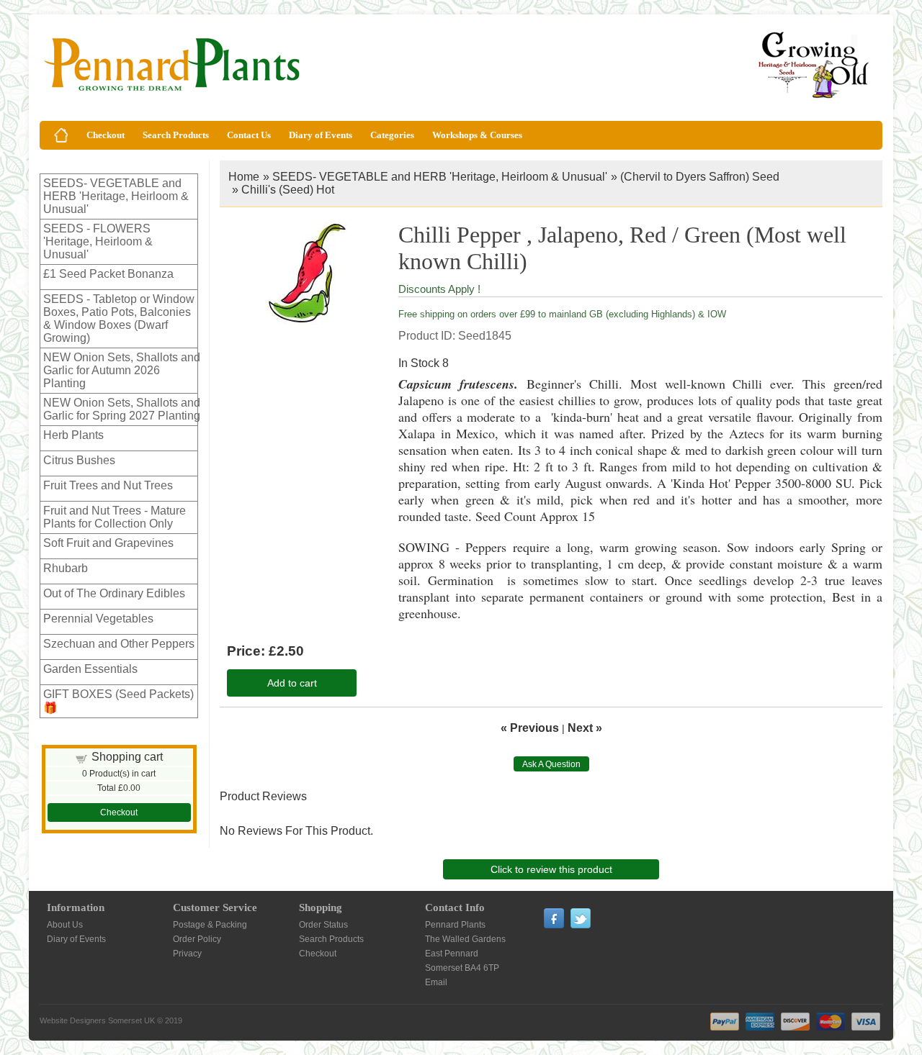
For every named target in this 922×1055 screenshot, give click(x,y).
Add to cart (292, 683)
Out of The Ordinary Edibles (114, 593)
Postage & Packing (210, 925)
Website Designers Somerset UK (97, 1020)
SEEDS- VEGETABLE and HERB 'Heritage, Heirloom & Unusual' (116, 196)
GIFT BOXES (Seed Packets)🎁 (118, 701)
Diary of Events (320, 135)
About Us (65, 925)
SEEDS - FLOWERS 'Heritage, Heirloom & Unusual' (98, 241)
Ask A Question (551, 764)
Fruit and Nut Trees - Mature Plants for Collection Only (114, 517)
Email (436, 982)
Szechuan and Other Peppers (118, 644)
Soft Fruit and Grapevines (108, 543)
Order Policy (197, 939)
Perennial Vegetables (98, 618)
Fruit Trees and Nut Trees (108, 485)
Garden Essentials (90, 669)
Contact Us (249, 135)
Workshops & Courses (477, 135)
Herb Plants (73, 435)
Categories (392, 135)
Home (243, 177)
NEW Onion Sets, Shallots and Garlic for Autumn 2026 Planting (121, 370)
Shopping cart (127, 757)
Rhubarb (65, 568)
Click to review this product (551, 869)
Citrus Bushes (79, 460)
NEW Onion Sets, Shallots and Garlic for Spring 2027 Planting (121, 409)
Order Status (323, 925)
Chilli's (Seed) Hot (287, 190)
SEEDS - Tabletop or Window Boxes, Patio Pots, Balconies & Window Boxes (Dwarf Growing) (118, 318)
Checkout (105, 135)
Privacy (187, 953)
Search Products (176, 135)
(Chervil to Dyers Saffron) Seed (699, 177)
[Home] (61, 135)
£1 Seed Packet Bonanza (108, 274)
